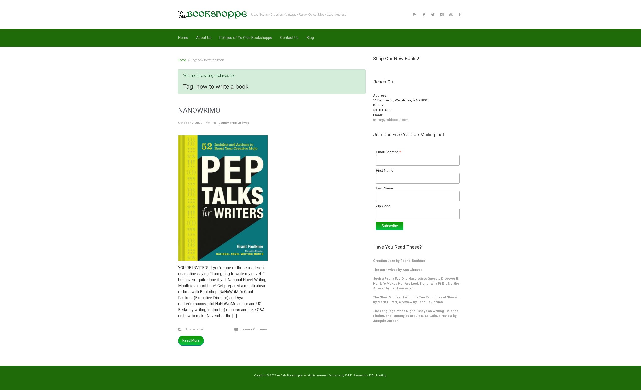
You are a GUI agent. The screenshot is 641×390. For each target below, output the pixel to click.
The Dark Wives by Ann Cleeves (397, 270)
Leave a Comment (254, 329)
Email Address (388, 152)
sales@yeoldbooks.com (391, 120)
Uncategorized (195, 329)
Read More (191, 340)
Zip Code (383, 206)
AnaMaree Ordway (235, 123)
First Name (384, 170)
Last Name (384, 188)
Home (182, 60)
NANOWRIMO (199, 110)
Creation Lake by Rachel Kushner (399, 261)
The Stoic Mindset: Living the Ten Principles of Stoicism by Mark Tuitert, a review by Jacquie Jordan (417, 299)
